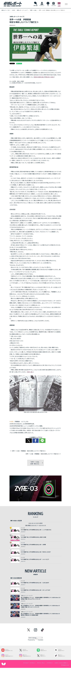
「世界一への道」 (33, 10)
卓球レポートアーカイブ (22, 10)
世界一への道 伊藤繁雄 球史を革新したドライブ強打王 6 (28, 451)
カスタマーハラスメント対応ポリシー (62, 662)
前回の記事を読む (39, 77)
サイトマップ (25, 662)
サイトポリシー (33, 662)
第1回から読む (50, 77)
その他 (13, 10)
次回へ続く (30, 372)
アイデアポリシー (50, 662)
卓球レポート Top (6, 10)
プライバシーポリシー (41, 662)
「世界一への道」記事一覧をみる (34, 463)
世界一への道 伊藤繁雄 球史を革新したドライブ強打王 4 (42, 454)
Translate (40, 640)
